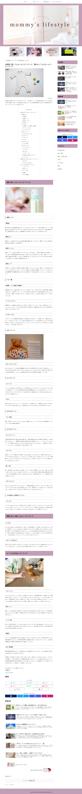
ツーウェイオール (27, 127)
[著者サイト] (11, 696)
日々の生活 (60, 162)
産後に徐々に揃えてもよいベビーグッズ (29, 159)
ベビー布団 (25, 143)
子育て (7, 676)
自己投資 (60, 169)
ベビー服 (24, 124)
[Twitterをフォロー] (23, 696)
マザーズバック (26, 153)
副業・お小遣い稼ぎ (62, 156)
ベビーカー (25, 149)
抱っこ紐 (25, 151)
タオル (24, 139)
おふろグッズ (25, 135)
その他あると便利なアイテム (28, 155)
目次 (27, 109)
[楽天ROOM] (47, 696)
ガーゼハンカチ (26, 129)
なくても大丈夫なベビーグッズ (27, 164)
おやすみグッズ (25, 141)
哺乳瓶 (24, 116)
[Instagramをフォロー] (35, 696)
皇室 (59, 166)
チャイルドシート (27, 147)
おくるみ (25, 160)
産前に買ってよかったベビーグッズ (29, 112)
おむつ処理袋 (26, 174)
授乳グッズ (24, 114)
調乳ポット (25, 118)
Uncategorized (61, 150)
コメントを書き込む (29, 780)
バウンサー (25, 157)
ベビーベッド (26, 166)
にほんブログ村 (9, 672)
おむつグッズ (25, 131)
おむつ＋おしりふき (27, 133)
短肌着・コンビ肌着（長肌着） (30, 125)
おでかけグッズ (25, 145)
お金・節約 (60, 153)
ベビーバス (25, 137)
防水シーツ (25, 168)
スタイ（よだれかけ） (28, 162)
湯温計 (24, 172)
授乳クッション (26, 120)
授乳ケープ (25, 122)
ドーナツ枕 (25, 170)
